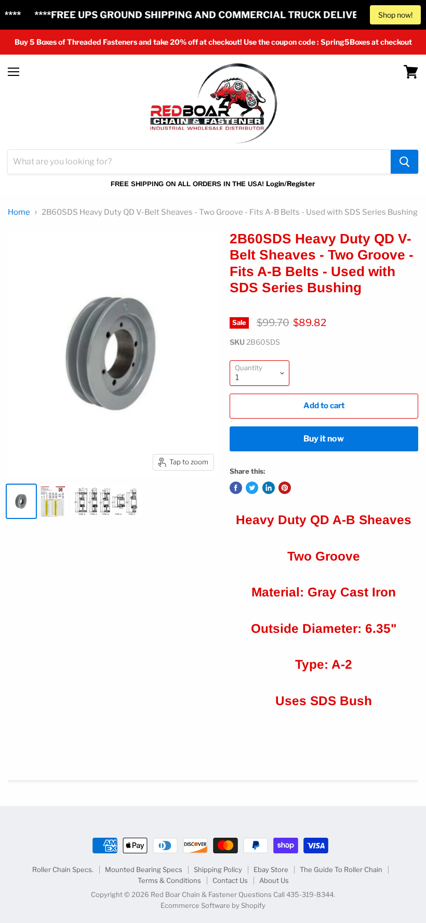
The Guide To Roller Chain (341, 869)
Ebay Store (271, 869)
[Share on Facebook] (236, 488)
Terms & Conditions (169, 880)
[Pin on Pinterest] (284, 488)
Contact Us (230, 880)
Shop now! (395, 14)
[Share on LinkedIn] (268, 488)
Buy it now (323, 439)
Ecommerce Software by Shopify (213, 905)
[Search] (404, 162)
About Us (274, 880)
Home (19, 212)
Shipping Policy (218, 869)
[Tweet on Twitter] (252, 488)
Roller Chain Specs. (63, 869)
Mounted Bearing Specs (143, 869)
